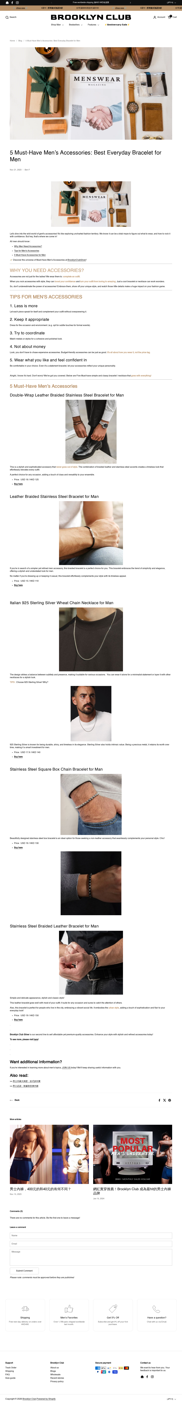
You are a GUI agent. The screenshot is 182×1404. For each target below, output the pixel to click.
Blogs (53, 1371)
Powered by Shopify (46, 1399)
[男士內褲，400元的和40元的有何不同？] (49, 1154)
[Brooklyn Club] (91, 17)
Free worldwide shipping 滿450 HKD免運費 (91, 2)
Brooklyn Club (29, 1399)
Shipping (9, 1371)
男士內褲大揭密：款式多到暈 (27, 1081)
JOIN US (66, 1068)
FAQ (7, 1375)
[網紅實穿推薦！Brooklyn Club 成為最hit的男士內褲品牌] (132, 1154)
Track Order (10, 1368)
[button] (10, 17)
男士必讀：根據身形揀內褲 (25, 1086)
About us (54, 1368)
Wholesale (55, 1375)
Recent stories (57, 1378)
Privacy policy (57, 1382)
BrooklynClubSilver (77, 260)
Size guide (10, 1378)
